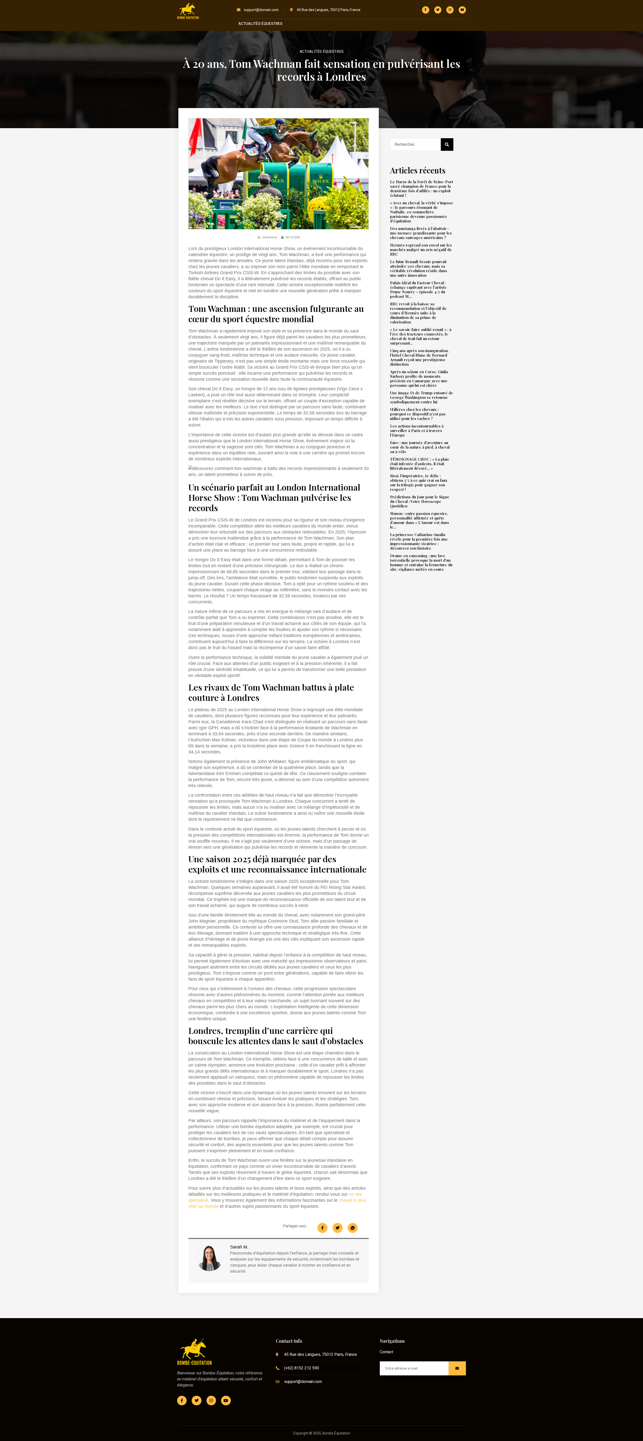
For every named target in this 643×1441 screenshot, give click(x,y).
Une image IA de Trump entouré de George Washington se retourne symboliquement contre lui (421, 397)
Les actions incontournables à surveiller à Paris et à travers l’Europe (417, 430)
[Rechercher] (447, 144)
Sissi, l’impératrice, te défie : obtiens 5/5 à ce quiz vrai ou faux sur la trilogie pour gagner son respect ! (418, 482)
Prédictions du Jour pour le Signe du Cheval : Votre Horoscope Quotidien (419, 501)
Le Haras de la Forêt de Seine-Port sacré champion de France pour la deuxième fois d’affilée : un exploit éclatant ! (421, 188)
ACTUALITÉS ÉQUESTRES (260, 23)
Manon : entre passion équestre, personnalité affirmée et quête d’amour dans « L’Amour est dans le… (419, 520)
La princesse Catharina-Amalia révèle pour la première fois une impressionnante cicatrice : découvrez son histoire (419, 541)
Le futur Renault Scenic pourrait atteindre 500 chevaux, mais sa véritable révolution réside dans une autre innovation (418, 268)
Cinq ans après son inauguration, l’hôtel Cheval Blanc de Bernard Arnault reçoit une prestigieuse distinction (419, 357)
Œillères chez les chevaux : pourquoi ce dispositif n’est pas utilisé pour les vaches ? (418, 414)
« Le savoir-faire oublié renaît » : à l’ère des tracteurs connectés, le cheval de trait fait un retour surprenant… (420, 336)
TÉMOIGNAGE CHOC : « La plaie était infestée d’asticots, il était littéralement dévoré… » (419, 464)
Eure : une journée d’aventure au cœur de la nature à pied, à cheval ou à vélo (420, 447)
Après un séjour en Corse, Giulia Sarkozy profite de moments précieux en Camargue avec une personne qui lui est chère (419, 378)
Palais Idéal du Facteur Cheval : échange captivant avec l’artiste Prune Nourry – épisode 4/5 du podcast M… (418, 289)
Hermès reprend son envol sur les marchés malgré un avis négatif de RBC (421, 250)
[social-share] (322, 1228)
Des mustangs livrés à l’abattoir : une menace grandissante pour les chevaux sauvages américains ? (421, 233)
